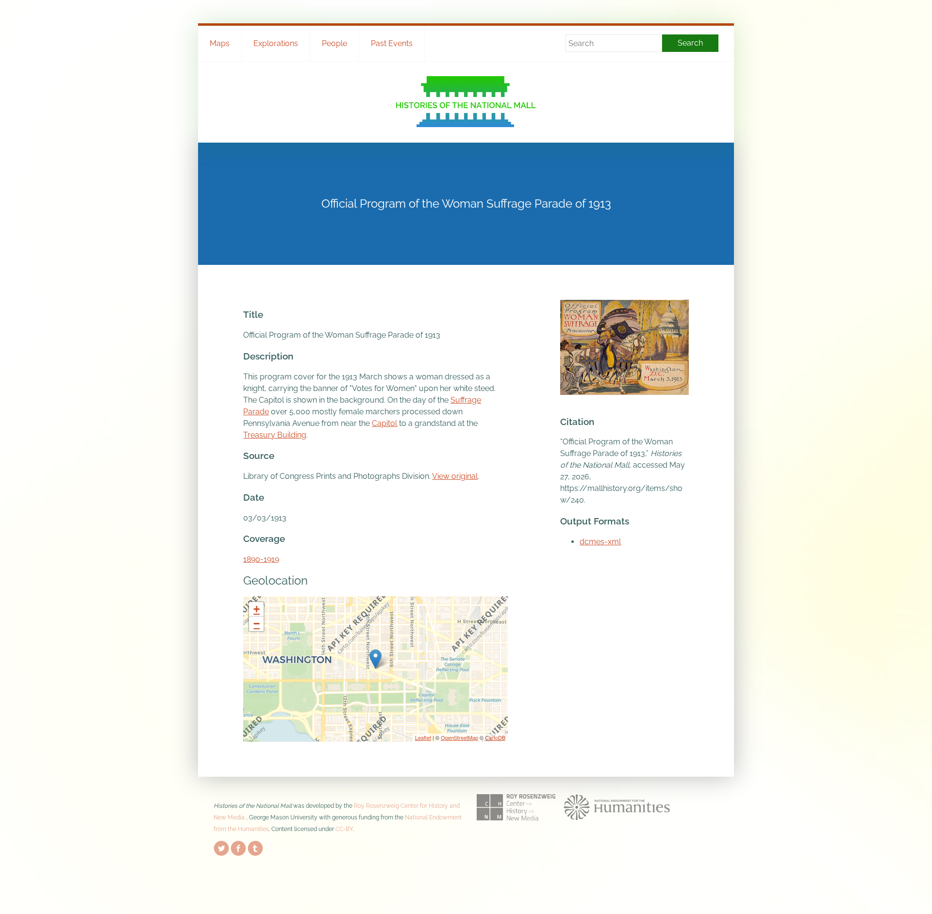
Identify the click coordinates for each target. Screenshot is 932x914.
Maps (220, 43)
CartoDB (495, 737)
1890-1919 (261, 559)
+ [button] (256, 609)
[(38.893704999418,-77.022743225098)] (375, 659)
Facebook (238, 846)
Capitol (384, 423)
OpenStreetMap (459, 737)
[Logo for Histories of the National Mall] (466, 101)
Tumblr (255, 846)
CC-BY (344, 829)
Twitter (221, 846)
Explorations (275, 43)
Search (690, 43)
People (334, 43)
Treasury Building (274, 435)
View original (455, 476)
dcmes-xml (600, 541)
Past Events (392, 43)
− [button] (256, 624)
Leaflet (423, 737)
